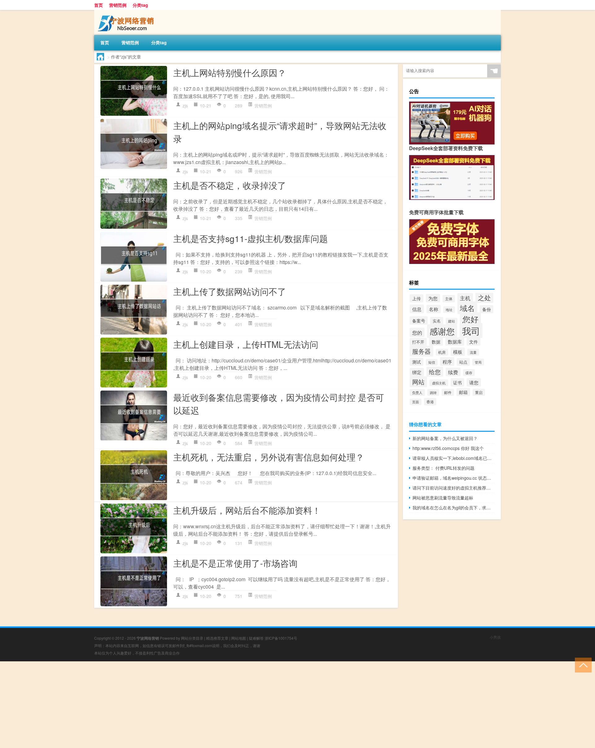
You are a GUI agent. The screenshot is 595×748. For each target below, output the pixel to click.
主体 (448, 298)
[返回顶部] (582, 665)
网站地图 (238, 638)
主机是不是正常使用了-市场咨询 (235, 563)
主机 (465, 298)
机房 (442, 352)
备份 (486, 309)
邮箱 (463, 392)
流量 (473, 352)
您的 (417, 332)
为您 (433, 298)
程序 (447, 361)
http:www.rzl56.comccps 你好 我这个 (448, 448)
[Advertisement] (186, 704)
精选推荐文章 (217, 638)
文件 (473, 342)
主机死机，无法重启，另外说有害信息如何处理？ (268, 457)
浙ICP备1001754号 (281, 638)
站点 (463, 362)
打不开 (418, 342)
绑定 (416, 372)
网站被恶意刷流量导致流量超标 (442, 498)
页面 (415, 402)
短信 (431, 362)
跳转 (433, 392)
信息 (416, 308)
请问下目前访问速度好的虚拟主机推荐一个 (453, 488)
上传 (416, 298)
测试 (416, 362)
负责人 (417, 392)
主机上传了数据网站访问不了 (229, 291)
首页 (98, 5)
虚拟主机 (439, 382)
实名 (437, 321)
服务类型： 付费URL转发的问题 (443, 468)
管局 (478, 362)
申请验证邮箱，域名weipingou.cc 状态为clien (453, 478)
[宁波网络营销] (126, 12)
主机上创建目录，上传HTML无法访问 (245, 344)
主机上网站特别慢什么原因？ (229, 72)
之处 (484, 297)
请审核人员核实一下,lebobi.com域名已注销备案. (453, 458)
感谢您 (442, 331)
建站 (451, 321)
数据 (436, 341)
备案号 (418, 320)
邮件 (448, 392)
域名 (467, 307)
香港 (430, 401)
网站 (418, 381)
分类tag (140, 5)
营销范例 (117, 5)
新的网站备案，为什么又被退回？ (445, 438)
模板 (457, 351)
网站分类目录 (192, 638)
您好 (470, 319)
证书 (457, 382)
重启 (479, 392)
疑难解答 (256, 638)
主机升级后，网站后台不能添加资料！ (247, 510)
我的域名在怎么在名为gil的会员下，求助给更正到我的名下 (453, 507)
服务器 (421, 351)
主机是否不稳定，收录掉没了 (229, 185)
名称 (433, 309)
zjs (185, 105)
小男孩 (495, 637)
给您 (435, 372)
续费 (453, 372)
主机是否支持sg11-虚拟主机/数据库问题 (250, 238)
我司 (471, 330)
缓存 (468, 372)
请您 (473, 382)
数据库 (455, 341)
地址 (449, 309)
